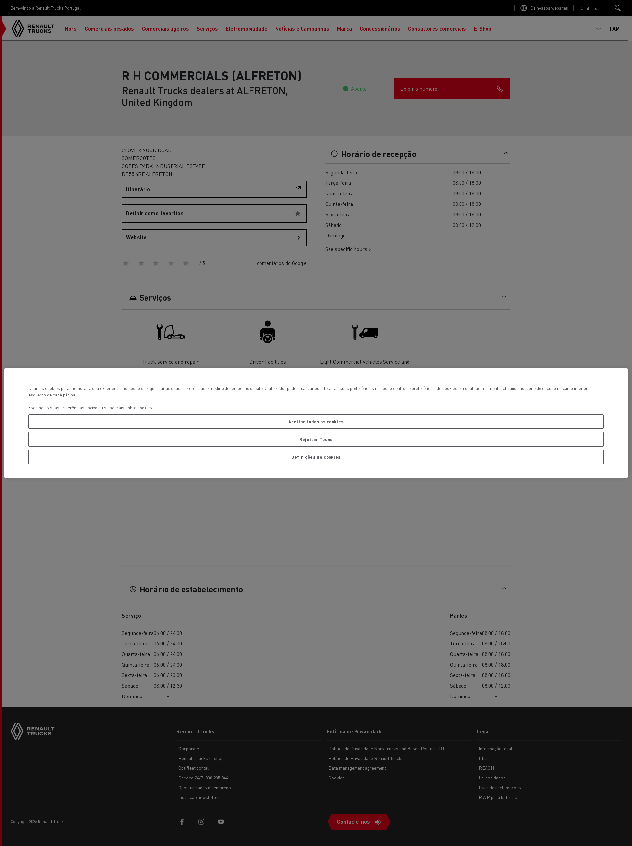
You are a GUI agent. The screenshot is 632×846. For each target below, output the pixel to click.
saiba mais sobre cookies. (128, 407)
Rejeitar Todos (316, 439)
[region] (316, 423)
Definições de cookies (316, 457)
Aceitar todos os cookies (316, 421)
